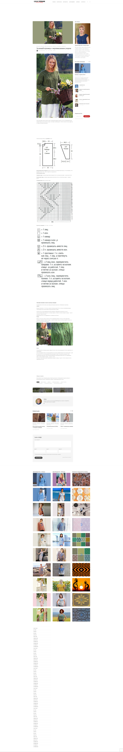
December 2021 (36, 721)
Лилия (39, 50)
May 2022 (35, 713)
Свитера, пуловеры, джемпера (59, 46)
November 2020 (36, 743)
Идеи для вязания (48, 46)
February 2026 (36, 638)
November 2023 (36, 683)
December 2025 (36, 641)
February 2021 (36, 738)
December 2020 (36, 741)
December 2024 (36, 661)
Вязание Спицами (40, 46)
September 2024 (36, 666)
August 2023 (35, 688)
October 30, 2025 (37, 429)
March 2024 (35, 676)
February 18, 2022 (43, 50)
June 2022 (35, 711)
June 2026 (35, 631)
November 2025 (36, 643)
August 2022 (35, 708)
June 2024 (35, 671)
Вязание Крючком (60, 388)
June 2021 (35, 731)
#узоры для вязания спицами (58, 383)
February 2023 (36, 698)
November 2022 (36, 703)
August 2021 (35, 728)
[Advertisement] (61, 11)
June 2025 (35, 651)
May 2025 (35, 653)
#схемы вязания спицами (48, 383)
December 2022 (36, 701)
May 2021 (35, 733)
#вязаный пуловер (39, 383)
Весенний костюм (65, 391)
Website (60, 449)
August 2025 (35, 648)
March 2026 (35, 636)
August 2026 (35, 628)
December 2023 (36, 681)
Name (35, 449)
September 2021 (36, 726)
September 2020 (36, 746)
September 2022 (36, 706)
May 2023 (35, 693)
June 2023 (35, 691)
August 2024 (35, 668)
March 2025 (35, 656)
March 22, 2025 (50, 428)
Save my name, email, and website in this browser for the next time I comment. (48, 454)
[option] (39, 422)
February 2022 (36, 718)
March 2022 (35, 716)
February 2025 (36, 658)
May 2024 (35, 673)
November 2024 (36, 663)
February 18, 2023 (65, 428)
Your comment (37, 439)
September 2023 (36, 686)
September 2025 (36, 646)
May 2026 (35, 633)
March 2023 (35, 696)
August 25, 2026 (79, 76)
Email (48, 449)
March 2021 (35, 736)
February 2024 (36, 678)
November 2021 (36, 723)
